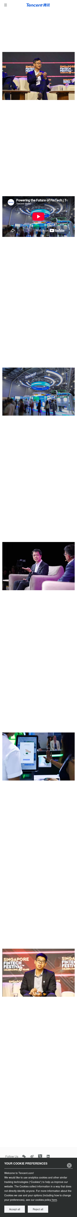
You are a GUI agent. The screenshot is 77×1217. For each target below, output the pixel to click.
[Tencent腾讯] (38, 5)
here (54, 1199)
